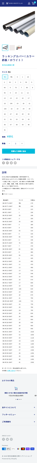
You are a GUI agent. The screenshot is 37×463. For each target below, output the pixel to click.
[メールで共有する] (15, 162)
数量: (4, 143)
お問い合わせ (11, 370)
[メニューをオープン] (3, 3)
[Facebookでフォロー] (3, 439)
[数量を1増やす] (22, 143)
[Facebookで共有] (3, 162)
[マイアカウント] (29, 3)
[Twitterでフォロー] (7, 439)
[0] (33, 3)
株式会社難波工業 (8, 65)
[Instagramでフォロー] (11, 439)
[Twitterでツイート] (11, 162)
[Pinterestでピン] (7, 162)
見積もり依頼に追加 (18, 151)
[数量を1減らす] (9, 143)
